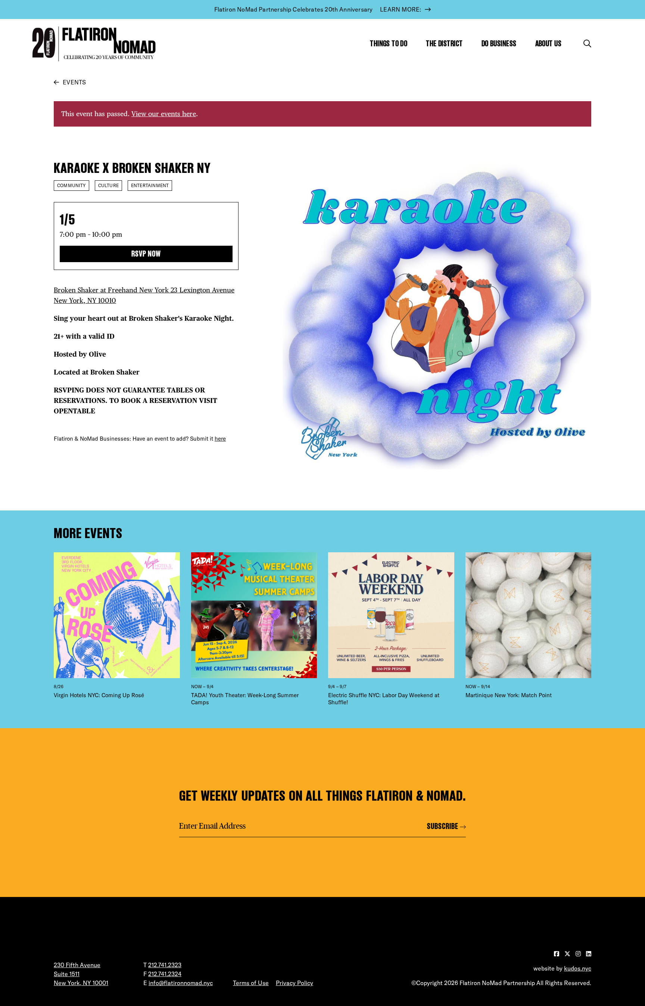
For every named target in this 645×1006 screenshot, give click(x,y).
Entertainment (150, 185)
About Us (548, 43)
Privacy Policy (294, 983)
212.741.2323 (164, 965)
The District (444, 43)
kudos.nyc (577, 968)
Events (74, 82)
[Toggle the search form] (587, 43)
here (220, 438)
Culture (108, 185)
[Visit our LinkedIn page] (588, 953)
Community (71, 185)
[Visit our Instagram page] (579, 953)
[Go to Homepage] (92, 44)
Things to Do (388, 43)
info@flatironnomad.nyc (181, 983)
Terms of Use (251, 983)
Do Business (499, 43)
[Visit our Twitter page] (568, 953)
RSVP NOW (146, 254)
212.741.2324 (164, 974)
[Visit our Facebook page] (557, 953)
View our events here (163, 114)
